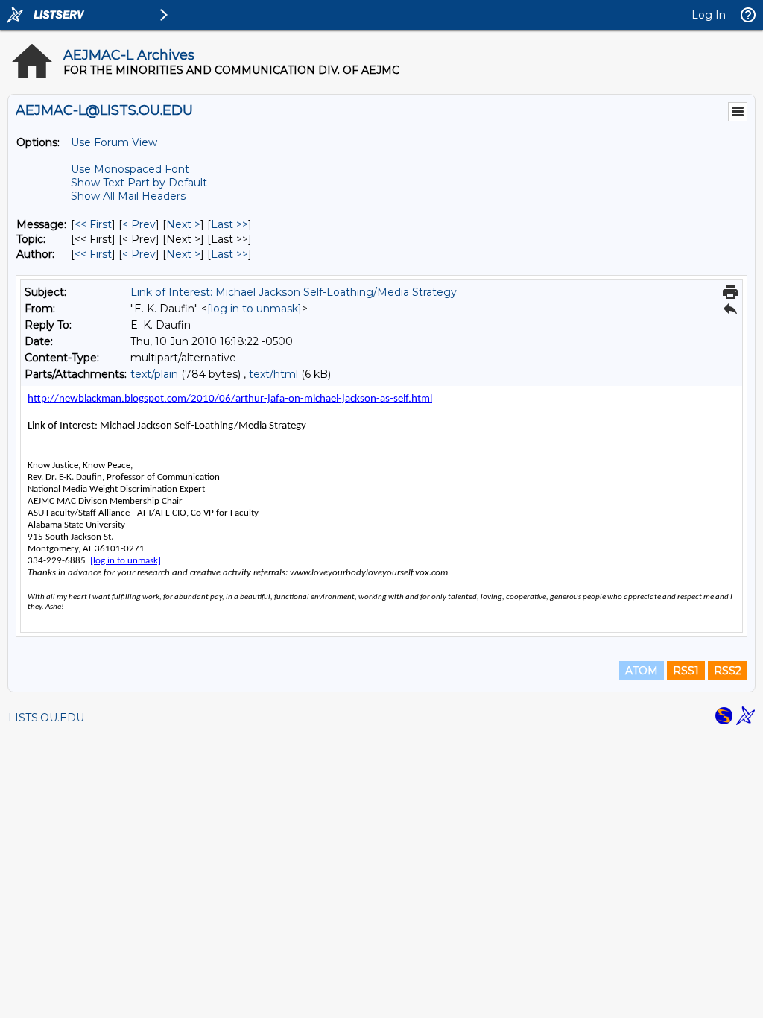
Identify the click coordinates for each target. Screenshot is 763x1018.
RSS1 (686, 670)
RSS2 (727, 670)
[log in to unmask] (254, 308)
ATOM (641, 670)
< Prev (139, 224)
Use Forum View (114, 142)
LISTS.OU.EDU (46, 717)
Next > (183, 224)
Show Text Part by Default (139, 182)
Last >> (229, 224)
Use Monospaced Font (130, 169)
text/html (273, 374)
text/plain (154, 374)
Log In (708, 15)
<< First (93, 224)
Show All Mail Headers (128, 196)
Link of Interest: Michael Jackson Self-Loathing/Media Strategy (293, 292)
